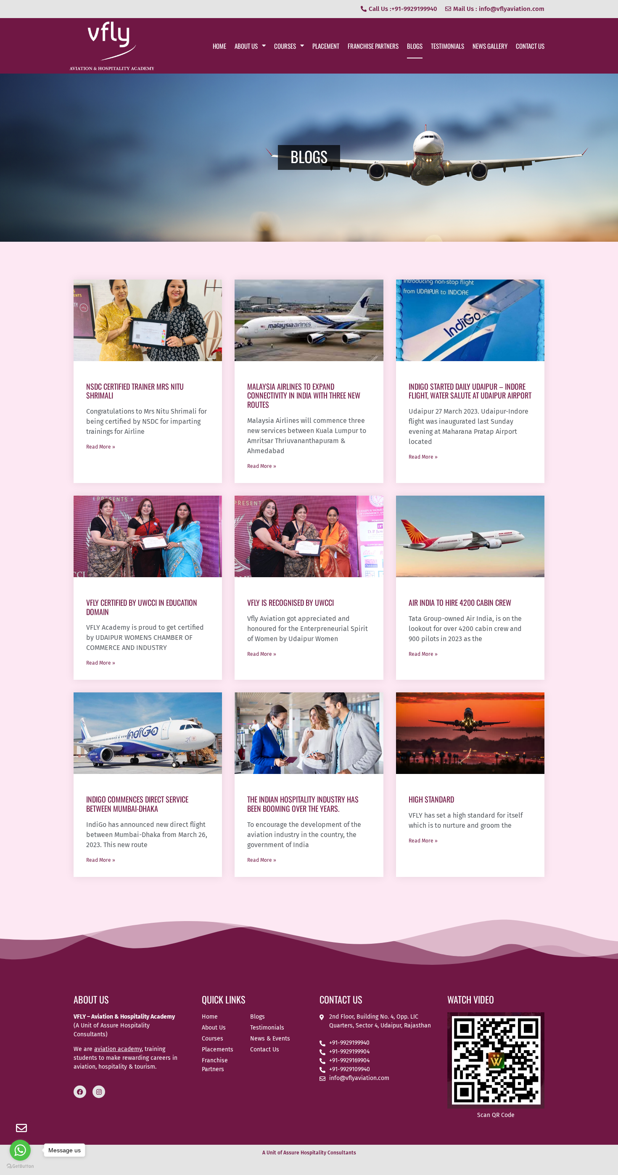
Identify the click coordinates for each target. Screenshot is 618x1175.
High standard (431, 799)
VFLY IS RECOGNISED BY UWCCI (290, 602)
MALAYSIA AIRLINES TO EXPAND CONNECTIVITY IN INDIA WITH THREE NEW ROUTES (303, 395)
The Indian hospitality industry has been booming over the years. (303, 804)
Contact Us (530, 45)
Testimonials (447, 45)
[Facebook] (80, 1091)
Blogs (415, 45)
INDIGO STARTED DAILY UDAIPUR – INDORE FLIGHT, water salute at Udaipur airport (470, 391)
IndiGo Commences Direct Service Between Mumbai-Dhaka (137, 804)
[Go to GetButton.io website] (20, 1166)
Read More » (100, 447)
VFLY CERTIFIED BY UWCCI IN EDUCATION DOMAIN (141, 607)
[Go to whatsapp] (20, 1150)
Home (219, 45)
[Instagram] (98, 1091)
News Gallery (490, 45)
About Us (246, 45)
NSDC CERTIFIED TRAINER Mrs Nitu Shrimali (135, 391)
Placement (325, 45)
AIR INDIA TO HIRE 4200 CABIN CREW (460, 602)
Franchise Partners (373, 45)
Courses (285, 45)
